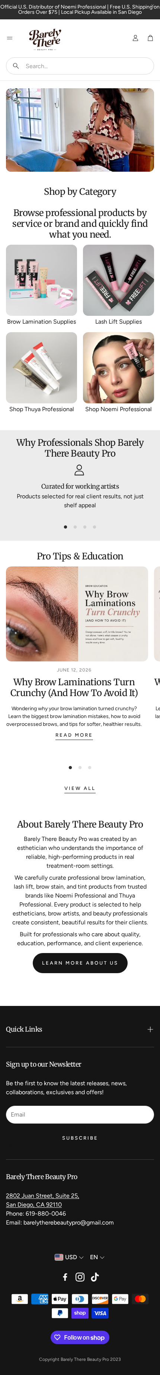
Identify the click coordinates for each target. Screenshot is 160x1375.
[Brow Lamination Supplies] (41, 280)
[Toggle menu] (9, 38)
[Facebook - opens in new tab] (65, 1277)
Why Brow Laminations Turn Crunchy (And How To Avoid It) (74, 687)
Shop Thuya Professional (41, 409)
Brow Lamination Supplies (41, 321)
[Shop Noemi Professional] (118, 367)
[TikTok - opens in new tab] (94, 1277)
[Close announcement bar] (152, 5)
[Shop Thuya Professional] (41, 367)
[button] (80, 66)
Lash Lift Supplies (118, 321)
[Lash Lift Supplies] (118, 280)
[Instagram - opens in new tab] (80, 1277)
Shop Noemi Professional (118, 409)
